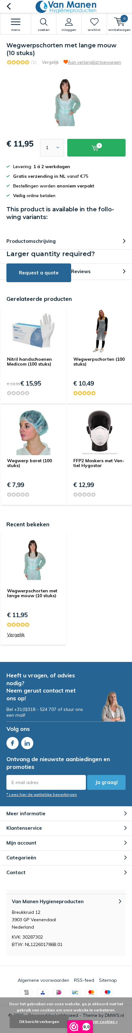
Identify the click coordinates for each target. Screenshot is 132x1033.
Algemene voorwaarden (43, 980)
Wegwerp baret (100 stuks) (29, 463)
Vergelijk (50, 62)
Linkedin (27, 743)
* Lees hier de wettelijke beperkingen (41, 794)
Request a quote (39, 273)
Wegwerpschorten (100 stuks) (99, 361)
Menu (15, 30)
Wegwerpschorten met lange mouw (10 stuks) (32, 593)
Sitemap (108, 980)
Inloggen (69, 30)
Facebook (12, 743)
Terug (8, 6)
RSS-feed (84, 980)
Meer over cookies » (99, 1021)
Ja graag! (106, 782)
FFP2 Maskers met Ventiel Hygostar (98, 463)
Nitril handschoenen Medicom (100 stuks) (29, 361)
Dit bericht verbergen (39, 1021)
